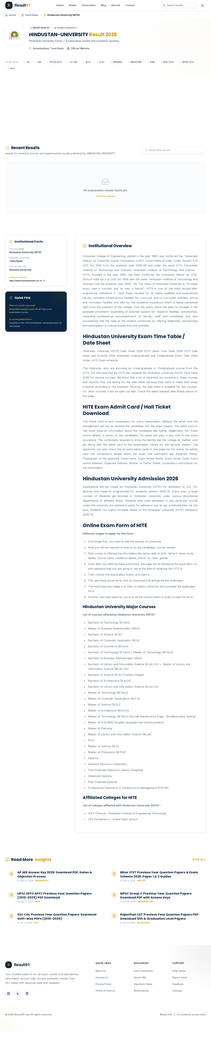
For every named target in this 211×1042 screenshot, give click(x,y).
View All (199, 859)
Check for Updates (105, 196)
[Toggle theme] (203, 5)
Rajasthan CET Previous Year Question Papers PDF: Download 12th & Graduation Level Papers (159, 916)
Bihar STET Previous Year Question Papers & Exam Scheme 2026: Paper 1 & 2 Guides (159, 874)
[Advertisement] (104, 106)
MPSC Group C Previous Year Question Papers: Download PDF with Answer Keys (156, 895)
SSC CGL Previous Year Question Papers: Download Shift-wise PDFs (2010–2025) (56, 916)
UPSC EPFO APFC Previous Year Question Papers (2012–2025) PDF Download (54, 895)
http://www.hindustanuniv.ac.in (25, 280)
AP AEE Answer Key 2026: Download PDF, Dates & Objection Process (54, 874)
